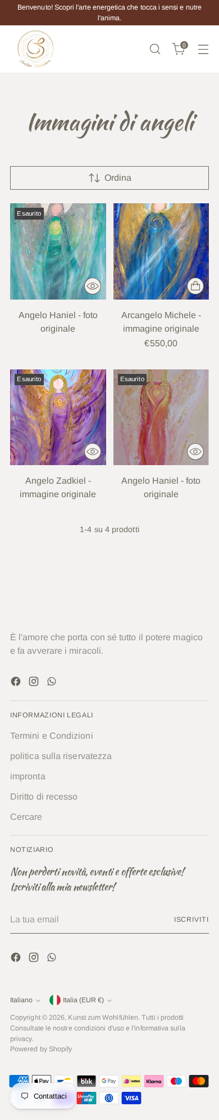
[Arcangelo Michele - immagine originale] (161, 251)
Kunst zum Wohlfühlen (103, 1017)
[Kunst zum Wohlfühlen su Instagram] (35, 683)
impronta (27, 776)
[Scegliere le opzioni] (195, 286)
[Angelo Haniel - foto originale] (58, 251)
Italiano (21, 1000)
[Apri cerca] (154, 49)
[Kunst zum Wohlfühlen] (35, 49)
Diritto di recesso (43, 796)
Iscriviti (191, 919)
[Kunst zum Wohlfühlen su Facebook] (17, 683)
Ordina (117, 177)
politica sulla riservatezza (61, 756)
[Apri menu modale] (203, 49)
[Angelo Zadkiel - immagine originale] (58, 417)
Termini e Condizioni (51, 735)
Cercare (26, 817)
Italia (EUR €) (83, 1000)
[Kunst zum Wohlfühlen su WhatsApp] (53, 683)
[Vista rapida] (92, 286)
